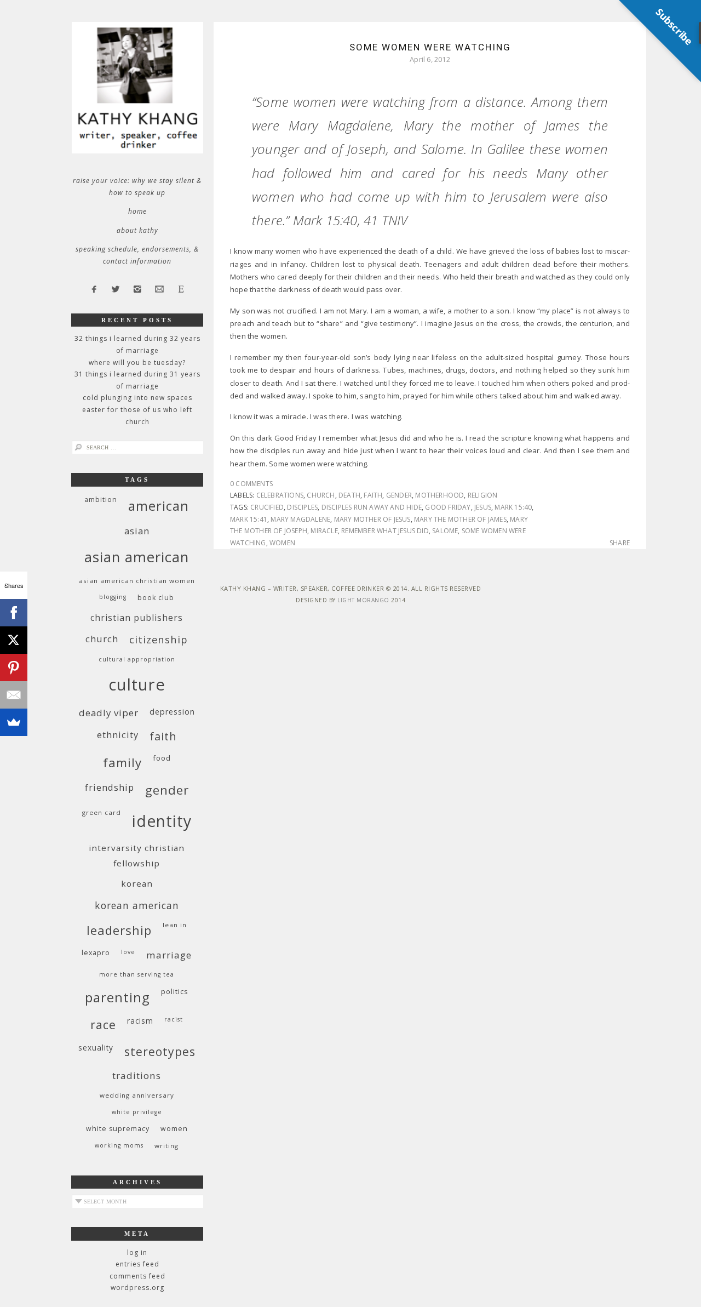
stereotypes (160, 1051)
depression (172, 711)
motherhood (439, 495)
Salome (445, 530)
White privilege (137, 1112)
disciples (302, 507)
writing (166, 1146)
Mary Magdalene (300, 519)
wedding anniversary (137, 1095)
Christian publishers (136, 618)
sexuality (95, 1047)
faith (373, 495)
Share (620, 543)
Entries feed (137, 1264)
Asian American (136, 557)
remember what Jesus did (385, 530)
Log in (137, 1252)
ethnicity (118, 734)
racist (173, 1019)
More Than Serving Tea (136, 974)
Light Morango (363, 600)
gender (399, 495)
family (122, 762)
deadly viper (109, 712)
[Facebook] (13, 612)
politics (174, 991)
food (162, 758)
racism (140, 1020)
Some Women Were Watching (430, 47)
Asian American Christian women (137, 581)
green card (101, 812)
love (128, 952)
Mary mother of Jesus (372, 519)
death (349, 495)
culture (136, 684)
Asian (137, 530)
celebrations (279, 495)
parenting (117, 997)
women (282, 542)
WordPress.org (137, 1287)
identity (162, 821)
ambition (100, 499)
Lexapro (96, 952)
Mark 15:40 (513, 507)
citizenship (158, 639)
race (103, 1024)
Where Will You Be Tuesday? (137, 362)
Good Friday (447, 507)
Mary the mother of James (460, 519)
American (158, 505)
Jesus (482, 507)
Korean (137, 883)
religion (483, 495)
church (321, 495)
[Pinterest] (13, 667)
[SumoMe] (13, 722)
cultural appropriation (137, 659)
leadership (119, 930)
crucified (267, 507)
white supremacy (118, 1128)
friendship (109, 787)
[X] (13, 640)
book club (155, 597)
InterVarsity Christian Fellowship (137, 855)
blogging (113, 597)
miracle (324, 530)
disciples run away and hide (371, 507)
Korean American (137, 905)
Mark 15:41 (248, 519)
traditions (136, 1075)
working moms (119, 1145)
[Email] (13, 695)
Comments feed (137, 1276)
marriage (169, 955)
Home (137, 211)
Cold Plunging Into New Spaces (137, 397)
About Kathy (137, 230)
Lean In (175, 925)
